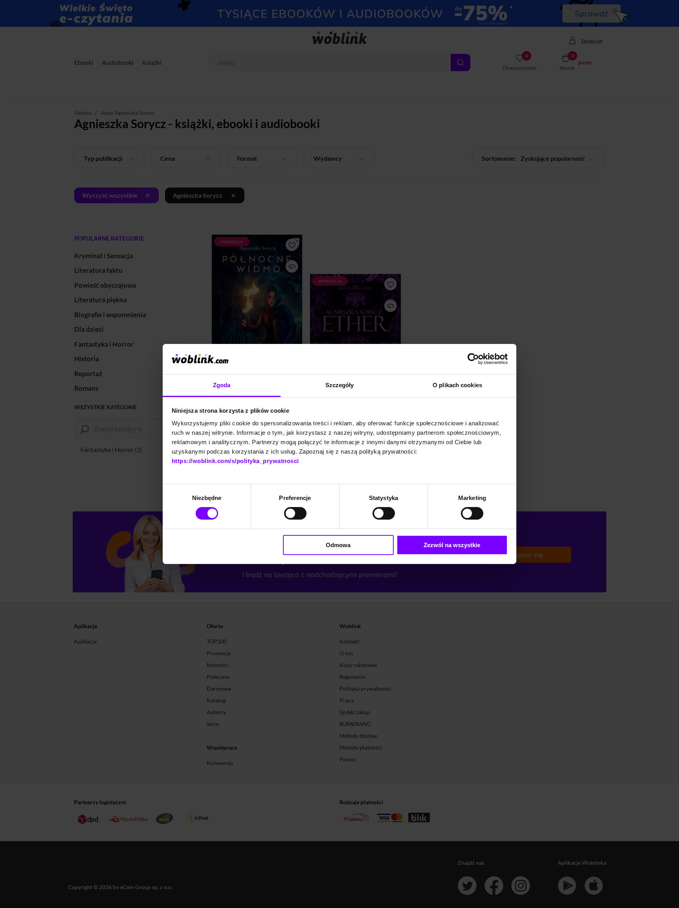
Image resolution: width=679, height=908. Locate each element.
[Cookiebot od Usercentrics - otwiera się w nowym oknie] (473, 359)
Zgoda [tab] (222, 385)
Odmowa (338, 545)
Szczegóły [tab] (339, 385)
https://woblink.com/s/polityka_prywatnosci (235, 461)
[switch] (295, 513)
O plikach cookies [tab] (457, 385)
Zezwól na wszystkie (452, 545)
